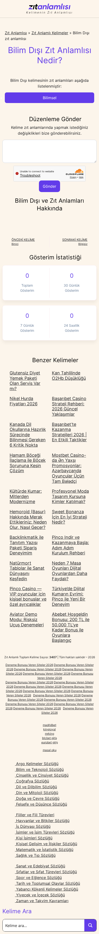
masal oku (49, 750)
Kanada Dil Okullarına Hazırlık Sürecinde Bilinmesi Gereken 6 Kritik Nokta (28, 435)
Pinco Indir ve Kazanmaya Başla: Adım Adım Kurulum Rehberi (70, 545)
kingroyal (49, 729)
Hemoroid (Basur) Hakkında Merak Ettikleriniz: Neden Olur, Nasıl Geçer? (28, 519)
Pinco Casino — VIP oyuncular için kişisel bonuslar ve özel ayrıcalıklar (28, 596)
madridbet (49, 725)
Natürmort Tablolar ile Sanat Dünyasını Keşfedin (27, 570)
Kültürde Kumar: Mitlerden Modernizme (26, 496)
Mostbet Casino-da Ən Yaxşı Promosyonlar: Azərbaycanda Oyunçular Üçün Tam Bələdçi (69, 468)
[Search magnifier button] (90, 925)
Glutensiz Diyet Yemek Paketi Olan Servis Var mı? (25, 380)
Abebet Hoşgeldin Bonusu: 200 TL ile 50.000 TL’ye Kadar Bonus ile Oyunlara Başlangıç (70, 627)
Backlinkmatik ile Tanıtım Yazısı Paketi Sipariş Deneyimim (26, 545)
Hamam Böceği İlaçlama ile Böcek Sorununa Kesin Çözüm (28, 463)
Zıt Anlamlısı (16, 32)
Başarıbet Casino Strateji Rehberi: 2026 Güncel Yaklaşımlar (69, 406)
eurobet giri (48, 742)
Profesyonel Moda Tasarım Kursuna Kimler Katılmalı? (70, 496)
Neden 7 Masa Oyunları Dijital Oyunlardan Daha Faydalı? (69, 570)
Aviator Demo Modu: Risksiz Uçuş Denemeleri (27, 619)
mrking (49, 733)
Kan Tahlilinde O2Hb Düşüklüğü (69, 375)
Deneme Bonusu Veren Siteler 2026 (29, 665)
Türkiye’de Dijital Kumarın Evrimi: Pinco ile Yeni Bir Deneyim (68, 596)
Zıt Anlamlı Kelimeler (49, 32)
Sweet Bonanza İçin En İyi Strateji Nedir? (69, 517)
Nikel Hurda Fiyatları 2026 (23, 401)
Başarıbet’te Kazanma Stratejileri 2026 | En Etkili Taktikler (69, 432)
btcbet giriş (49, 738)
